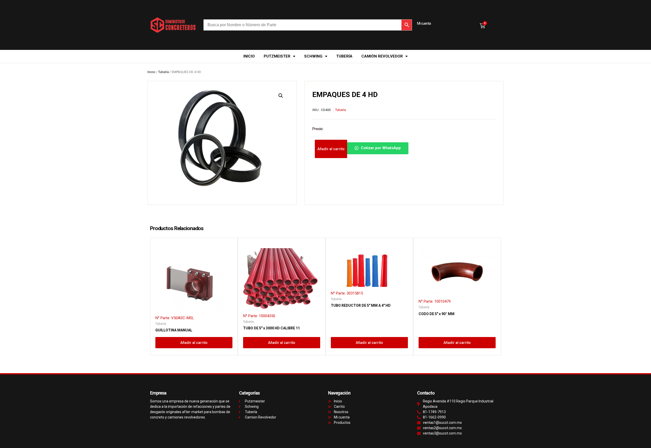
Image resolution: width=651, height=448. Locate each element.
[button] (280, 95)
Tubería (344, 56)
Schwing (313, 56)
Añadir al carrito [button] (194, 343)
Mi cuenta (424, 23)
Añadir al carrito (331, 149)
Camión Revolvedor (382, 56)
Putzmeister (277, 56)
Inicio (249, 56)
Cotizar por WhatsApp (380, 148)
